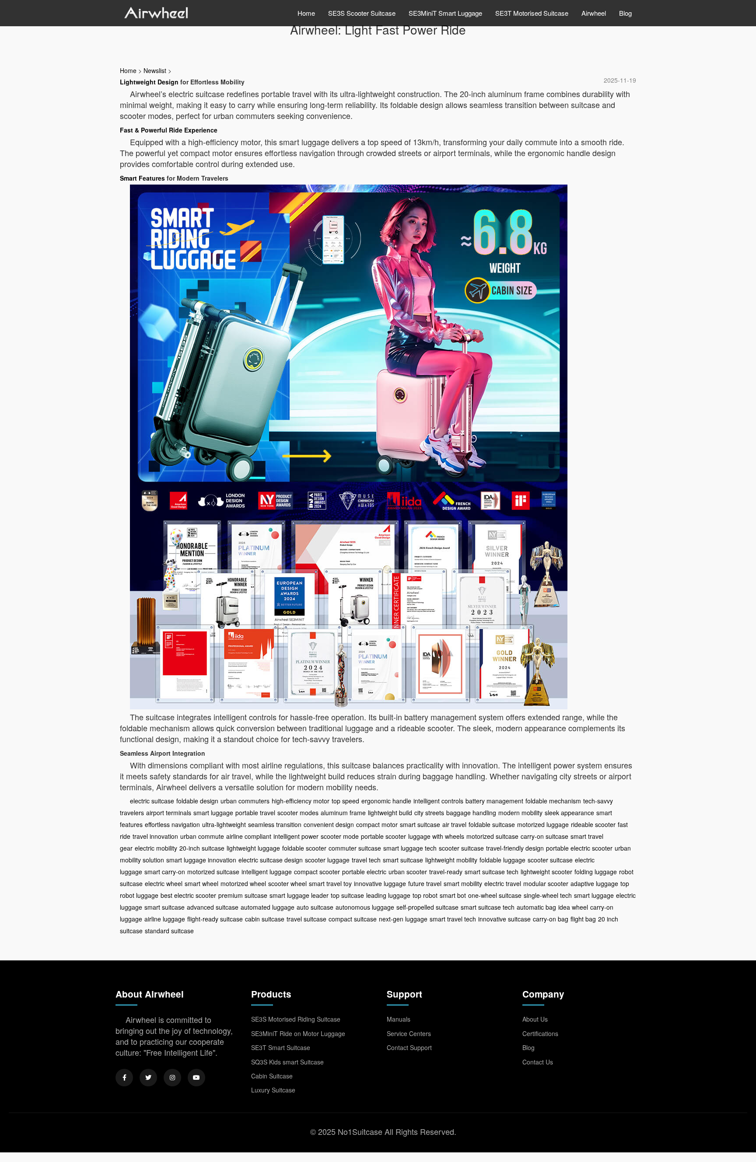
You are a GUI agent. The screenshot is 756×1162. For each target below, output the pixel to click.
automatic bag (536, 907)
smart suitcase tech (491, 871)
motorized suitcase (492, 836)
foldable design (197, 800)
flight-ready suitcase (215, 918)
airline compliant (248, 836)
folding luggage (595, 871)
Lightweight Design (149, 81)
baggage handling (471, 812)
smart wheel (201, 883)
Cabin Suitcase (272, 1075)
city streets (429, 812)
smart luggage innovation (201, 859)
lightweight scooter (546, 871)
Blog (625, 12)
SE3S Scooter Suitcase (362, 12)
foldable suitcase (492, 824)
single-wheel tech (548, 895)
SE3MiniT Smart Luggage (445, 12)
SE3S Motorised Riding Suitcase (295, 1019)
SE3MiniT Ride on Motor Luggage (298, 1033)
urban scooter (407, 871)
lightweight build (390, 812)
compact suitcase (353, 918)
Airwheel (593, 12)
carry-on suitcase (544, 836)
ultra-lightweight (224, 824)
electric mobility (156, 848)
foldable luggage (502, 859)
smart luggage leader (299, 895)
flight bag (583, 918)
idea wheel (573, 907)
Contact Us (537, 1061)
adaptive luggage (594, 883)
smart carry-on (164, 871)
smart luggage (213, 812)
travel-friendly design (515, 848)
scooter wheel (287, 883)
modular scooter (545, 883)
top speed (345, 800)
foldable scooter (304, 848)
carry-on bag (550, 918)
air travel (454, 824)
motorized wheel (243, 883)
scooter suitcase (461, 848)
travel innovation (155, 836)
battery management (494, 800)
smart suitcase (420, 824)
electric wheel (163, 883)
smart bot (453, 895)
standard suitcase (169, 930)
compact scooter (317, 871)
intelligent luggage (267, 871)
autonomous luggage (365, 907)
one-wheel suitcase (495, 895)
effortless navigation (172, 824)
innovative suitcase (504, 918)
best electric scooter (188, 895)
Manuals (398, 1019)
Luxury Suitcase (273, 1089)
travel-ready (445, 871)
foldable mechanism (553, 800)
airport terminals (168, 812)
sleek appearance (569, 812)
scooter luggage (327, 859)
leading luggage (388, 895)
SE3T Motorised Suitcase (531, 12)
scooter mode (340, 836)
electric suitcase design (270, 859)
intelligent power (295, 836)
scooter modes (297, 812)
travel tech (366, 859)
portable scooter (383, 836)
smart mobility (463, 883)
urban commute (202, 836)
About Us (535, 1019)
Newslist (155, 70)
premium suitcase (242, 895)
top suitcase (347, 895)
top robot (425, 895)
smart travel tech (453, 918)
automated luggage (267, 907)
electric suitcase (152, 800)
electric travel (502, 883)
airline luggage (164, 918)
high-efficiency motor (300, 800)
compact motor (377, 824)
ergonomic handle (386, 800)
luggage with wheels (436, 836)
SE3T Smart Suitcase (280, 1047)
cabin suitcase (264, 918)
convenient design (329, 824)
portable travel (255, 812)
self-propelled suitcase (427, 907)
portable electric (364, 871)
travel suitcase (306, 918)
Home (306, 12)
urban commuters (245, 800)
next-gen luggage (403, 918)
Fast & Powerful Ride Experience (168, 130)
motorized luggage (543, 824)
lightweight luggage (253, 848)
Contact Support (409, 1047)
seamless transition (274, 824)
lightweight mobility (451, 859)
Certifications (540, 1033)
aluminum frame (343, 812)
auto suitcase (315, 907)
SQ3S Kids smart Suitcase (287, 1061)
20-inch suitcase (201, 848)
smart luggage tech (410, 848)
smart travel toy (330, 883)
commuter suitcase (355, 848)
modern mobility (520, 812)
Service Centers (409, 1033)
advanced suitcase (212, 907)
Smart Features (142, 178)
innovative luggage (380, 883)
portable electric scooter (579, 848)
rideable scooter (593, 824)
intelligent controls (438, 800)
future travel (424, 883)
